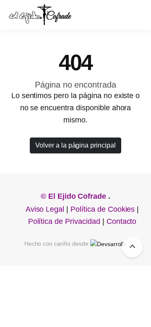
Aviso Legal (45, 209)
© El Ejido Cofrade (74, 196)
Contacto (122, 221)
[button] (132, 14)
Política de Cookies (102, 209)
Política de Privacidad (64, 221)
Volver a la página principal (75, 145)
